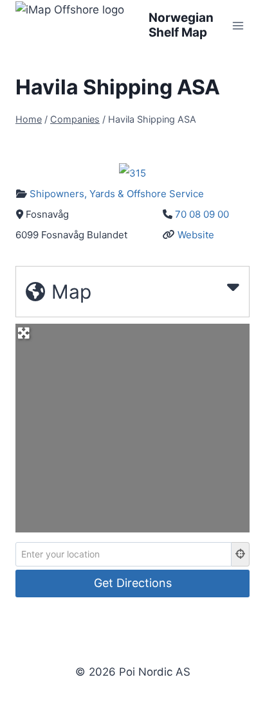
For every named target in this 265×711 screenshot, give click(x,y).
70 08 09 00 (202, 214)
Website (196, 235)
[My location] (241, 554)
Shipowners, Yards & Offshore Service (117, 194)
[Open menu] (238, 25)
